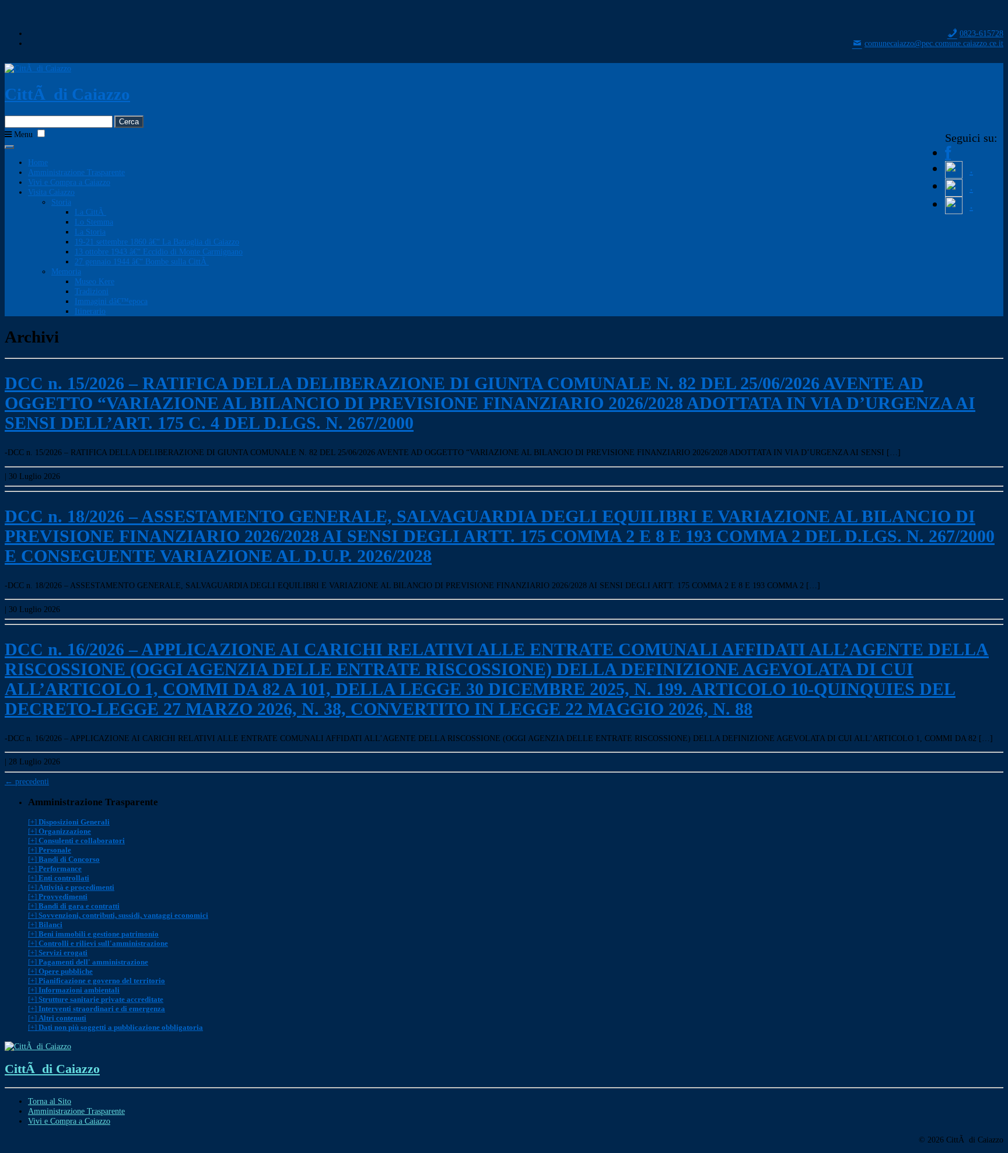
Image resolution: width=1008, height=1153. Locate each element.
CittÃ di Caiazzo (67, 94)
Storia (61, 202)
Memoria (66, 271)
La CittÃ (90, 211)
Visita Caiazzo (51, 192)
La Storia (90, 231)
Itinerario (90, 311)
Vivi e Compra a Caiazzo (69, 182)
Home (38, 162)
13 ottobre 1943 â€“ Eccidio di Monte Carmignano (159, 251)
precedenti (27, 781)
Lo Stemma (94, 221)
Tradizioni (91, 291)
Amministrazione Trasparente (76, 172)
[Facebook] (948, 152)
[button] (41, 133)
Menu (22, 134)
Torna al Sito (49, 1101)
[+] (69, 821)
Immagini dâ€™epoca (111, 301)
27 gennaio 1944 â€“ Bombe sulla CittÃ (142, 261)
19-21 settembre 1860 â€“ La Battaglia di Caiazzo (157, 241)
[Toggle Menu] (9, 147)
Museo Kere (94, 281)
